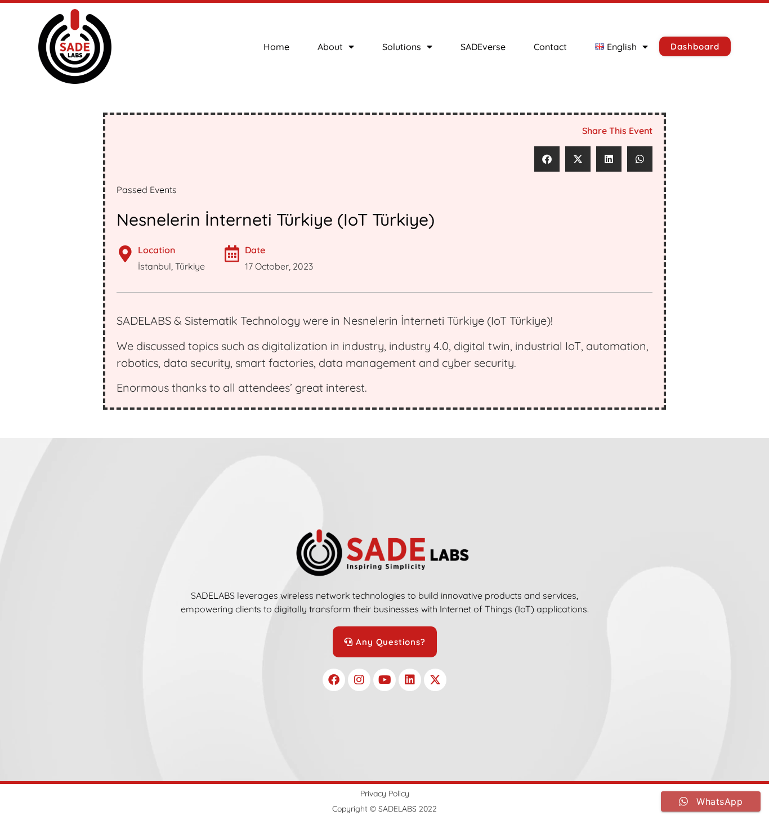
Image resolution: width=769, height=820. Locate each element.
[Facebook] (334, 680)
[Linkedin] (410, 680)
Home (276, 46)
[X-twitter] (435, 680)
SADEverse (483, 46)
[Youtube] (384, 680)
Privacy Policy (384, 793)
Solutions (401, 46)
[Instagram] (359, 680)
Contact (550, 46)
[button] (547, 159)
